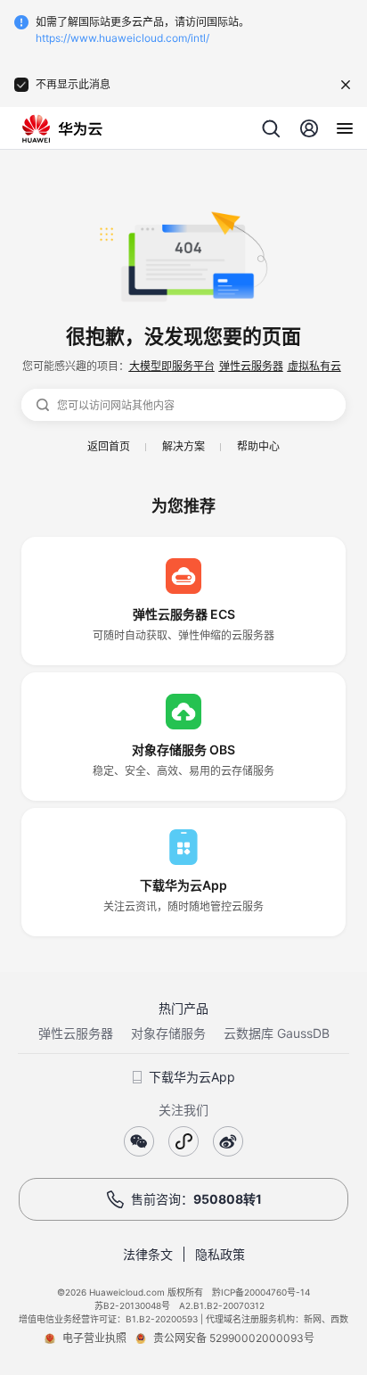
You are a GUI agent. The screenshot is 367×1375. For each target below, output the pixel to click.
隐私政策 (220, 1254)
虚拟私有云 (314, 366)
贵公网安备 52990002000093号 (233, 1338)
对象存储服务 (168, 1033)
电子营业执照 (94, 1338)
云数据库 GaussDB (277, 1033)
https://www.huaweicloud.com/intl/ (122, 38)
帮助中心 (258, 446)
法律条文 (148, 1254)
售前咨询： (196, 1198)
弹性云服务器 (251, 366)
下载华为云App (192, 1076)
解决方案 (183, 446)
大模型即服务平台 (172, 366)
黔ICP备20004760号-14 (261, 1292)
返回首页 (108, 446)
